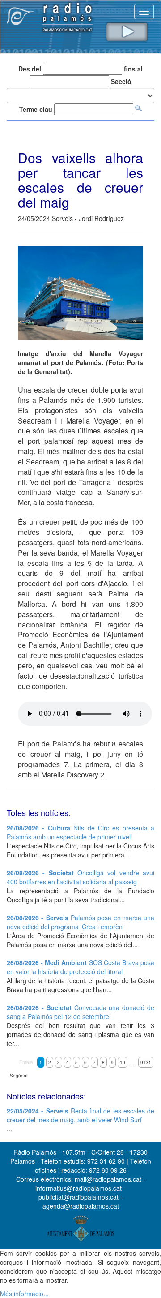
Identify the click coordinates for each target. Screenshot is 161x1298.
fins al (133, 68)
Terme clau (35, 109)
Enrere (26, 1062)
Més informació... (24, 1293)
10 (122, 1062)
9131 (145, 1062)
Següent (19, 1076)
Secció (121, 81)
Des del (29, 68)
